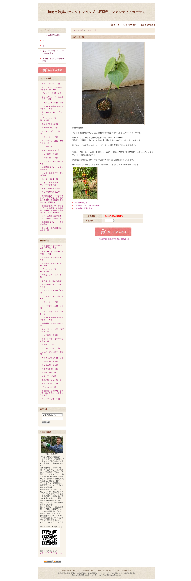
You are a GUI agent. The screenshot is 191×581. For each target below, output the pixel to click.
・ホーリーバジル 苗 (49, 179)
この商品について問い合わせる (87, 205)
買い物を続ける (81, 203)
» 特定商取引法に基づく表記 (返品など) (113, 239)
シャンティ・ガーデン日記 (50, 553)
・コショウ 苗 (46, 147)
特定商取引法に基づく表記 (71, 570)
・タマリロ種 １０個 (49, 365)
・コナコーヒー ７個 (49, 137)
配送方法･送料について (106, 570)
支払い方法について (89, 570)
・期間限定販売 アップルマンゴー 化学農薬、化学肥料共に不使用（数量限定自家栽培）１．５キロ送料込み (51, 209)
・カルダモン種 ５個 (49, 369)
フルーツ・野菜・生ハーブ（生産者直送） (53, 52)
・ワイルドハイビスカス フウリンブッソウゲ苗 (51, 184)
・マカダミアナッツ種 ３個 (51, 103)
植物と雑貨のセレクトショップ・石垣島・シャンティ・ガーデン (97, 12)
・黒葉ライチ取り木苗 (50, 124)
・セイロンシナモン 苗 (50, 150)
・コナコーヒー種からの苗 (50, 281)
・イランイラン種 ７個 (50, 84)
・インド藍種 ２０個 (49, 154)
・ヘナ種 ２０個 (47, 345)
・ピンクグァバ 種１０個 (50, 93)
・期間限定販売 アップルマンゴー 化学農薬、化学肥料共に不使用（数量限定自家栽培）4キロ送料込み (51, 199)
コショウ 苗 (91, 30)
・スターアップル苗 (48, 376)
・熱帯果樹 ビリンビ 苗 (50, 380)
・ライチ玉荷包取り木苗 (50, 192)
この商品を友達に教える (84, 208)
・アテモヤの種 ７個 (49, 128)
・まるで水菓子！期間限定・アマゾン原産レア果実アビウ (51, 217)
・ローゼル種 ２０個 (49, 158)
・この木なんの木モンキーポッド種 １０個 (51, 107)
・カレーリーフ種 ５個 (50, 399)
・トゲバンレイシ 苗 (49, 383)
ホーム (76, 30)
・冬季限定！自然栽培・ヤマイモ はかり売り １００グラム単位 (51, 393)
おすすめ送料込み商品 (51, 35)
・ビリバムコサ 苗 (48, 387)
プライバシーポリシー (123, 570)
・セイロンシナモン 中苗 (50, 189)
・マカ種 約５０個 (48, 372)
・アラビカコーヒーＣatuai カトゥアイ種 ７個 (52, 88)
